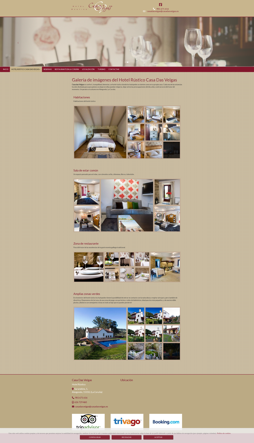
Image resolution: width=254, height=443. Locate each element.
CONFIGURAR (95, 437)
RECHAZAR (126, 437)
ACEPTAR (158, 437)
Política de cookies (224, 433)
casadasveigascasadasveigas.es (163, 11)
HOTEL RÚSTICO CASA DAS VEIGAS (25, 69)
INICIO (5, 69)
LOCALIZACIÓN (88, 69)
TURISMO (101, 69)
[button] (19, 42)
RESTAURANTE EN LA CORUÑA (67, 69)
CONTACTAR (113, 69)
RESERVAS (48, 69)
